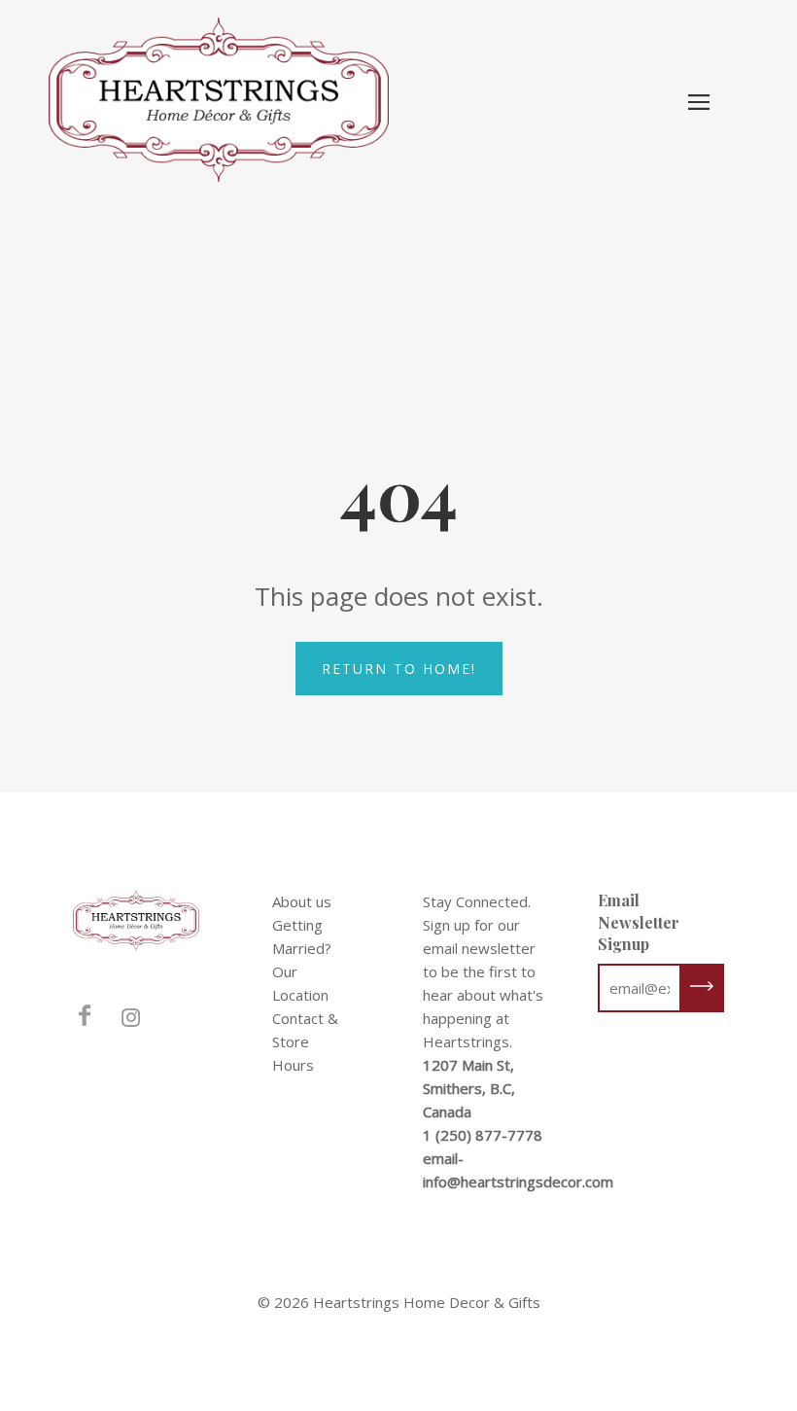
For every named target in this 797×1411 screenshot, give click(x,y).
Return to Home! (399, 668)
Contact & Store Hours (305, 1041)
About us (301, 901)
